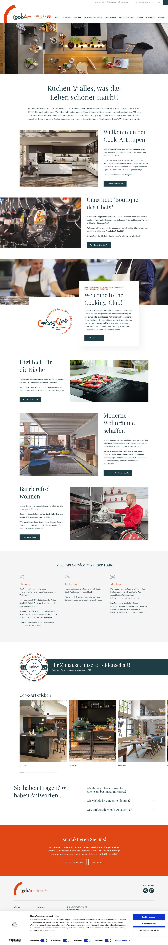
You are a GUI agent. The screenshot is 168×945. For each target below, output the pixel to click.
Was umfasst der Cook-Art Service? (109, 809)
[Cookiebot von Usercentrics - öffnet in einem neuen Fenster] (15, 940)
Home (48, 18)
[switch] (66, 940)
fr (166, 2)
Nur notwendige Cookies (149, 930)
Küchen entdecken (115, 183)
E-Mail (158, 2)
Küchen (56, 18)
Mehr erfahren (94, 338)
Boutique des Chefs (93, 18)
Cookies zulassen (149, 917)
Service (140, 18)
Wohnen (77, 18)
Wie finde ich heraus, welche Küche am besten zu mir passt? (106, 789)
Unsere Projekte (126, 18)
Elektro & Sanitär (30, 399)
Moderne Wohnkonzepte (118, 473)
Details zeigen (121, 940)
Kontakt (161, 18)
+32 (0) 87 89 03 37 (144, 2)
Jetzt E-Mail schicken (73, 862)
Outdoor (67, 18)
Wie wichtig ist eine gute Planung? (108, 800)
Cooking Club (110, 18)
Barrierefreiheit (30, 537)
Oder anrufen (98, 862)
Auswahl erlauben (149, 924)
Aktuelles (150, 18)
